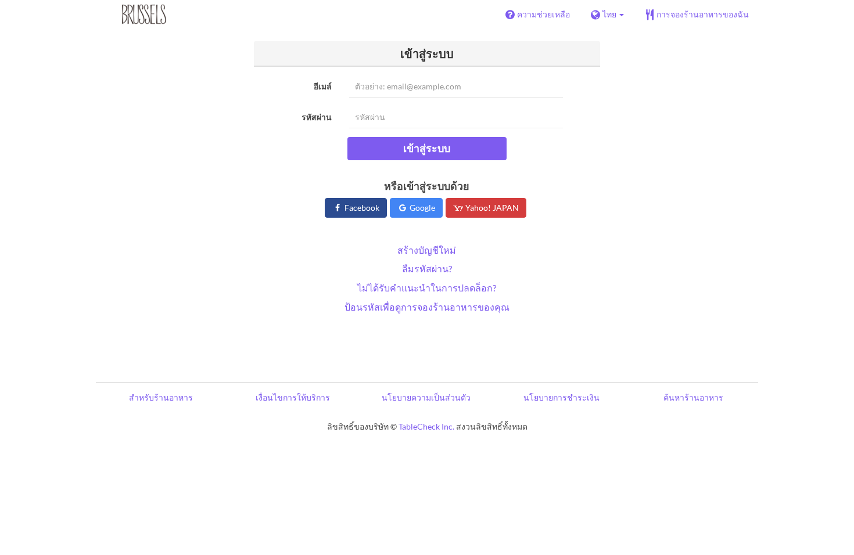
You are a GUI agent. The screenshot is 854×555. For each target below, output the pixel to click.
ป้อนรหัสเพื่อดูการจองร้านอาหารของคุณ (427, 306)
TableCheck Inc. (426, 426)
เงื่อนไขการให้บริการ (293, 397)
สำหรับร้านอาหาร (161, 397)
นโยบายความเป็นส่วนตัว (426, 397)
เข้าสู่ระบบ (426, 148)
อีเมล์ (323, 86)
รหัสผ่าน (317, 117)
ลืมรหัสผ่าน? (427, 268)
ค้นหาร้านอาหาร (693, 397)
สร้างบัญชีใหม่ (426, 249)
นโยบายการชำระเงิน (561, 397)
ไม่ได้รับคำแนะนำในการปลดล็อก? (426, 287)
